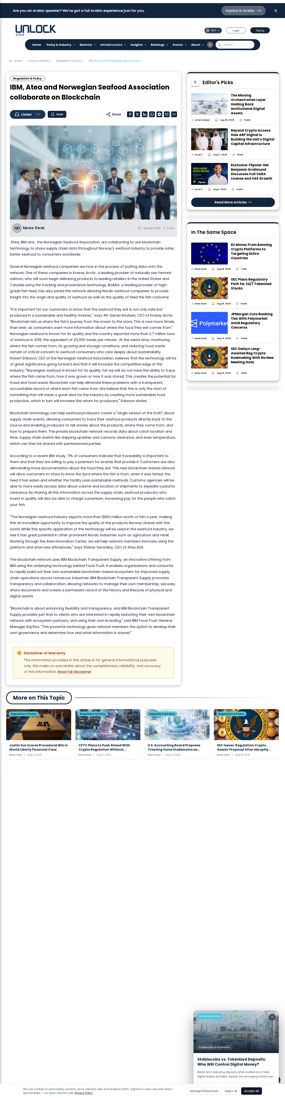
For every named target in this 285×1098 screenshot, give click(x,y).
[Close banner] (275, 10)
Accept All (251, 1091)
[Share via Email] (167, 114)
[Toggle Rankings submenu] (167, 44)
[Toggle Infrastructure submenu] (125, 44)
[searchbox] (235, 45)
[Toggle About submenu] (203, 44)
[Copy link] (174, 114)
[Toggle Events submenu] (185, 44)
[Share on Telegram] (159, 114)
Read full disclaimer (75, 671)
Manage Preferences (204, 1091)
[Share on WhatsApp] (152, 114)
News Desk (34, 228)
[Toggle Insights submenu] (145, 44)
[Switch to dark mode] (210, 45)
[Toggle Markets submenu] (95, 44)
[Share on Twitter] (137, 114)
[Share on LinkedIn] (145, 114)
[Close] (272, 1017)
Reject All (231, 1091)
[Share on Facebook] (130, 114)
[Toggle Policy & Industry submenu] (74, 44)
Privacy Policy (84, 1093)
